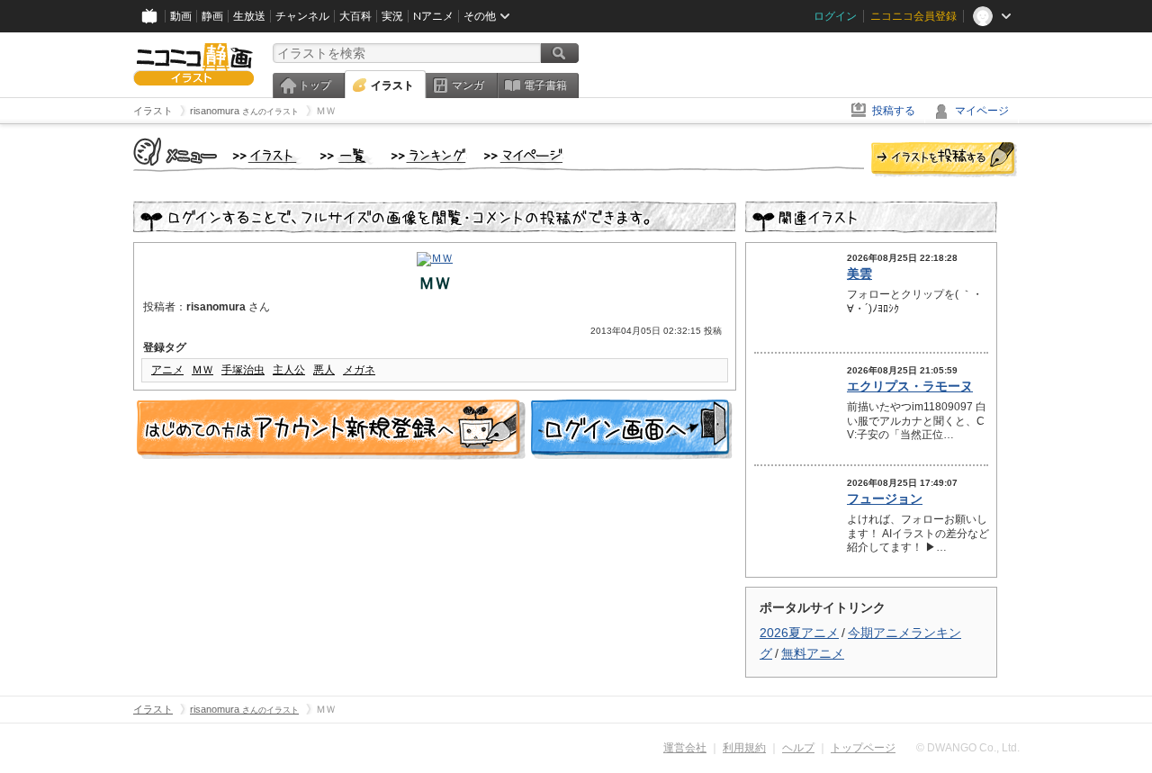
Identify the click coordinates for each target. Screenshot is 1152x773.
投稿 (944, 160)
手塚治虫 (243, 370)
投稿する (893, 110)
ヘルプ (798, 748)
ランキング (429, 156)
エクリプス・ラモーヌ (910, 386)
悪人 (324, 370)
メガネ (359, 370)
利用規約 (744, 748)
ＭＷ (202, 370)
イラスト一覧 (347, 156)
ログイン (835, 16)
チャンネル (302, 16)
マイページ (982, 110)
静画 (212, 16)
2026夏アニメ (799, 632)
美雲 (859, 273)
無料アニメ (812, 653)
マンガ (468, 85)
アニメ (167, 370)
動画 (181, 16)
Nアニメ (433, 16)
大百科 (355, 16)
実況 (392, 16)
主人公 (289, 370)
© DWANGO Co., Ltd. (968, 748)
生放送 (249, 16)
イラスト (392, 85)
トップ (315, 85)
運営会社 (684, 748)
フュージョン (884, 498)
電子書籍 (545, 85)
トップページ (863, 748)
